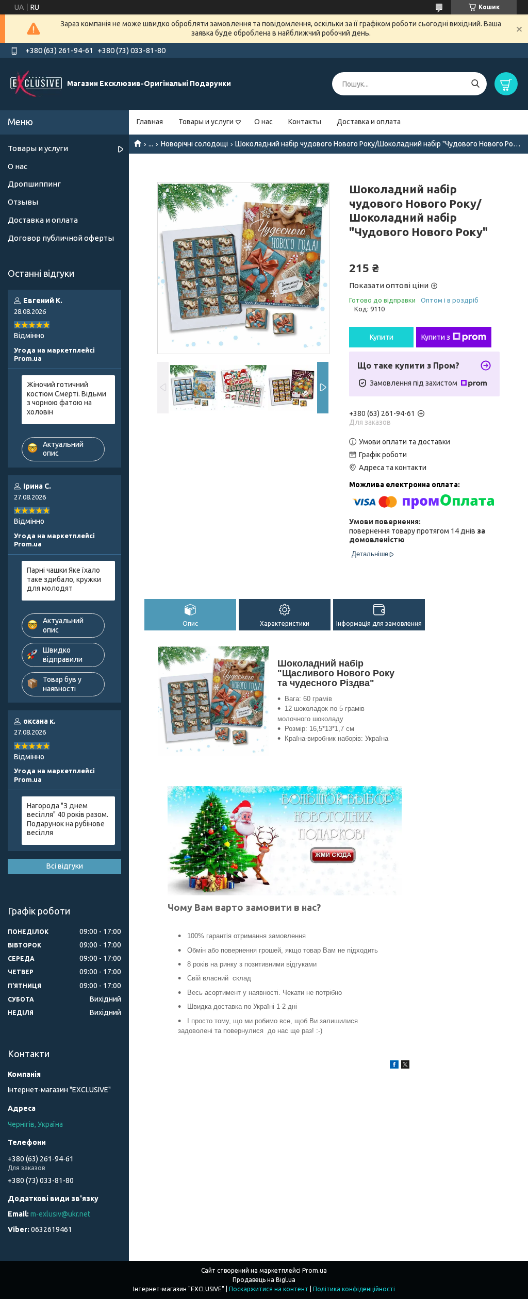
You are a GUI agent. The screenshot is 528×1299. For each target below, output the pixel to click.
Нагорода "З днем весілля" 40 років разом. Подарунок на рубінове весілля (67, 819)
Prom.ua (314, 1270)
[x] (405, 1066)
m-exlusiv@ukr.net (60, 1214)
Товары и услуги (206, 122)
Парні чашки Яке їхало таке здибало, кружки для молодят (64, 579)
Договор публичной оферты (61, 238)
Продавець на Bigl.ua (264, 1279)
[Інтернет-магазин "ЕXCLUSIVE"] (36, 83)
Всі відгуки (64, 866)
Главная (150, 122)
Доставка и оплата (369, 122)
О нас (263, 122)
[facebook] (394, 1066)
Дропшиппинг (34, 183)
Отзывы (23, 201)
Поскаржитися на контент (268, 1289)
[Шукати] (475, 83)
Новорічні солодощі (194, 144)
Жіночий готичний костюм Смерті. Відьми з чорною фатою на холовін (66, 398)
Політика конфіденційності (354, 1289)
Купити (381, 337)
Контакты (304, 122)
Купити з (435, 337)
